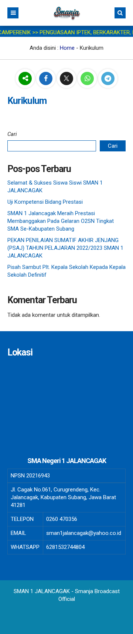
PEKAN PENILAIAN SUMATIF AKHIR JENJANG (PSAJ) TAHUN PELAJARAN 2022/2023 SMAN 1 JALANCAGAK (65, 248)
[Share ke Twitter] (67, 79)
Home (67, 48)
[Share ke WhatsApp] (88, 79)
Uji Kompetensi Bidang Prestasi (45, 202)
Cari (12, 134)
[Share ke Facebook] (46, 79)
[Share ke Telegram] (107, 79)
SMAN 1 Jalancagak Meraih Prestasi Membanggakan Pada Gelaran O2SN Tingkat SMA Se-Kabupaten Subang (60, 221)
